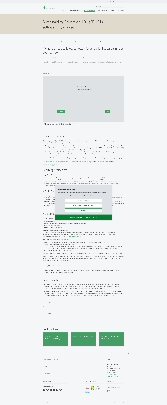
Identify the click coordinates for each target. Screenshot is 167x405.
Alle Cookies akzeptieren (83, 200)
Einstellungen (83, 210)
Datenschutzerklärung (76, 217)
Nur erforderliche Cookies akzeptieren (83, 205)
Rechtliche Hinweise (91, 217)
